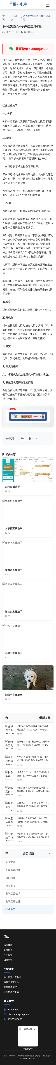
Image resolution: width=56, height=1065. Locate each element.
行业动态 (14, 18)
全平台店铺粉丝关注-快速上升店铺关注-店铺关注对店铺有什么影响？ (32, 759)
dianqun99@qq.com (18, 1014)
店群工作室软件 (11, 982)
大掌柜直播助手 (13, 528)
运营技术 (8, 945)
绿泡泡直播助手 (13, 570)
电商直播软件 (12, 901)
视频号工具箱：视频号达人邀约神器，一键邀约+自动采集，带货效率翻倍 (33, 743)
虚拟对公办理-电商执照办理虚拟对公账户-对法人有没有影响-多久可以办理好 (33, 728)
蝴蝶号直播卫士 (13, 694)
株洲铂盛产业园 (11, 992)
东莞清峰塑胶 (10, 987)
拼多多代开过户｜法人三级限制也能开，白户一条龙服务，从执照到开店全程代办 (33, 774)
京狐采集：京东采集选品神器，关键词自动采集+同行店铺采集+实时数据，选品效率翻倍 (33, 789)
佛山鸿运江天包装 (12, 977)
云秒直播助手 (12, 486)
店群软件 (10, 877)
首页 (3, 18)
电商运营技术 (12, 893)
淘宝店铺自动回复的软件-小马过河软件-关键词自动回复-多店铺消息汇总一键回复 (33, 820)
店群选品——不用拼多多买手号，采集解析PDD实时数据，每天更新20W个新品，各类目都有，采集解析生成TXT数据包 (33, 805)
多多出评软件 (12, 869)
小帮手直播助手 (13, 653)
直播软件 (8, 950)
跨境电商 (10, 885)
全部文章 (10, 862)
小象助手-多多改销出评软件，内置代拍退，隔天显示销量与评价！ (33, 835)
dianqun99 (13, 1009)
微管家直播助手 (13, 611)
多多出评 (8, 954)
